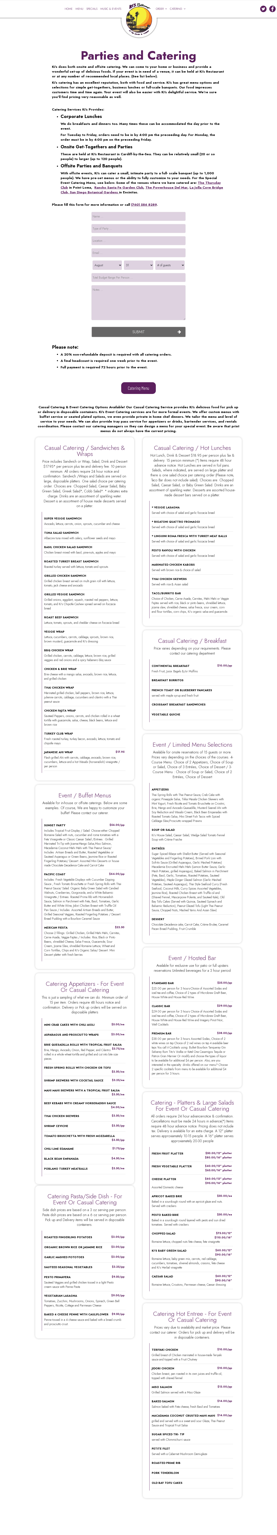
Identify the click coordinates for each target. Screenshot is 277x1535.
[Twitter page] (263, 9)
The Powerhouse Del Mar (166, 187)
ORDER (160, 9)
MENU (80, 9)
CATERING (176, 9)
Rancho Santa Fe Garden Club (118, 187)
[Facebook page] (272, 9)
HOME (69, 9)
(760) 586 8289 (144, 204)
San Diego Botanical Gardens (94, 192)
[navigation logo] (138, 14)
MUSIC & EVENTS (110, 9)
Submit (138, 332)
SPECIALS (92, 9)
